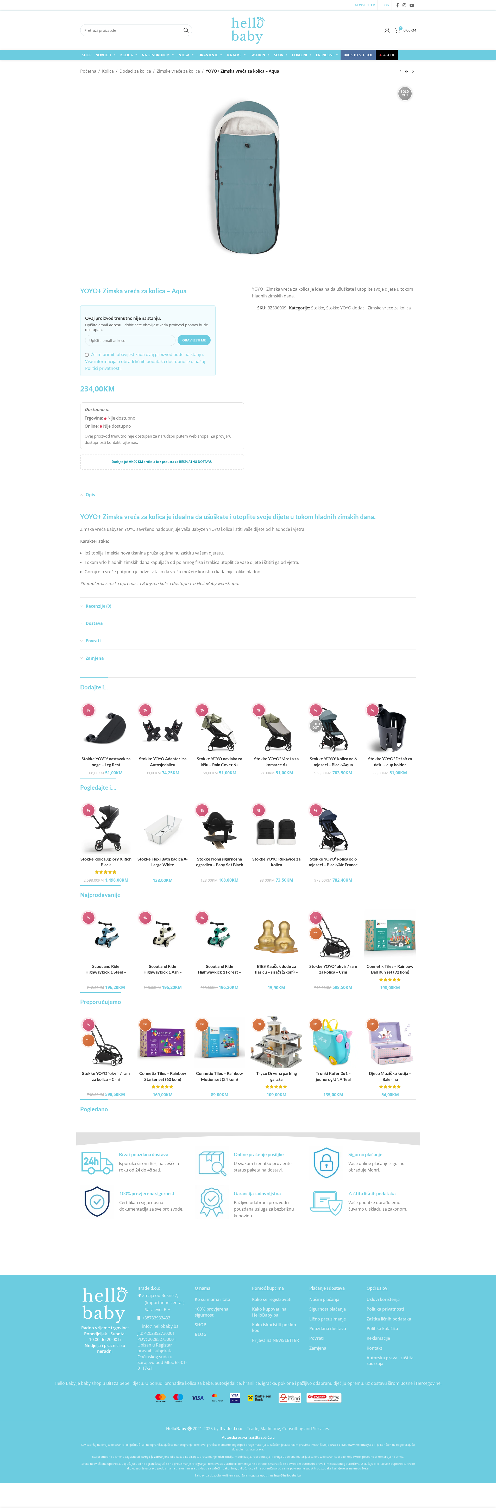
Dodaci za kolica (135, 71)
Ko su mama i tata (212, 1299)
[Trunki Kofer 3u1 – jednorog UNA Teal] (333, 1042)
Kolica (126, 55)
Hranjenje (208, 55)
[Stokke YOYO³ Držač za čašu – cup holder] (390, 727)
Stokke (317, 308)
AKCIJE (387, 55)
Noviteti (103, 55)
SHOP (86, 55)
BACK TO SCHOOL (358, 55)
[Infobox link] (133, 1163)
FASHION (257, 55)
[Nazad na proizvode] (407, 71)
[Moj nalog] (387, 30)
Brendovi (325, 55)
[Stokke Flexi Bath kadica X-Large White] (163, 827)
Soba (278, 55)
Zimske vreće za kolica (178, 71)
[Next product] (413, 71)
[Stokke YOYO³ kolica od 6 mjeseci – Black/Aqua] (333, 727)
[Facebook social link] (397, 5)
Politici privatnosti (103, 368)
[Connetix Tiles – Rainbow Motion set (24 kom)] (219, 1042)
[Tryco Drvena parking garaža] (276, 1042)
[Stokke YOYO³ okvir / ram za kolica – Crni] (333, 935)
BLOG (200, 1334)
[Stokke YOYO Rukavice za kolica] (276, 827)
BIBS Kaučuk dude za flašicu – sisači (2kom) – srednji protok (276, 972)
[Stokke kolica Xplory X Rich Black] (106, 827)
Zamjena (317, 1348)
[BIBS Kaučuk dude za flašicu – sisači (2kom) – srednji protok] (276, 935)
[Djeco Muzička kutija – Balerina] (390, 1042)
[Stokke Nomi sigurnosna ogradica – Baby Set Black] (219, 827)
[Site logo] (248, 30)
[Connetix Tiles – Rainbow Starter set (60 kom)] (163, 1042)
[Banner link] (105, 1305)
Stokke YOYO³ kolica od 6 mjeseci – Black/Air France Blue (333, 864)
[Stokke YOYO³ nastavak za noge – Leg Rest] (106, 727)
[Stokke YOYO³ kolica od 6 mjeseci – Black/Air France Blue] (333, 827)
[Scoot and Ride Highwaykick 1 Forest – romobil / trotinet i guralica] (219, 935)
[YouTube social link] (412, 5)
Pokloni (299, 55)
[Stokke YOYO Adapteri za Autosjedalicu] (163, 727)
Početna (88, 71)
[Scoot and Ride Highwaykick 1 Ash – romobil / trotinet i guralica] (163, 935)
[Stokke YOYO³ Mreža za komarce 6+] (276, 727)
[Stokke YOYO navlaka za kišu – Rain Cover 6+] (219, 727)
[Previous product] (400, 71)
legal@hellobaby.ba (287, 1475)
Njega (184, 55)
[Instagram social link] (404, 5)
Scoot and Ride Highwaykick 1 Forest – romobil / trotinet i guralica (219, 972)
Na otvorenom (155, 55)
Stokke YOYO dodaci (346, 308)
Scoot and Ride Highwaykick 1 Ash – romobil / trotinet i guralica (162, 972)
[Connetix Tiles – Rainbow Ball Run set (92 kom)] (390, 935)
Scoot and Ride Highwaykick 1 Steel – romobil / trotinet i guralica (105, 972)
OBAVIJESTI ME (194, 340)
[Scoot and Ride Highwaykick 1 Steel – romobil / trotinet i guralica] (106, 935)
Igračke (234, 55)
